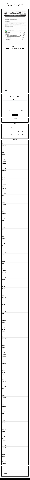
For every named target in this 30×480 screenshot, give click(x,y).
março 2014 (3, 331)
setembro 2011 (4, 384)
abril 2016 (3, 286)
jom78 (3, 90)
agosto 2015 (4, 300)
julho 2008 (3, 452)
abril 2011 (3, 393)
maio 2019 (3, 220)
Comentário (15, 99)
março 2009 (3, 438)
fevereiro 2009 (4, 440)
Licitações (4, 471)
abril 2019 (3, 222)
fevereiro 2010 (4, 418)
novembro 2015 (4, 295)
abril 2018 (3, 243)
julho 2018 (3, 238)
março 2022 (3, 159)
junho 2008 (3, 454)
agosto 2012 (4, 365)
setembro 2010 (4, 406)
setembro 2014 (4, 320)
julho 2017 (3, 259)
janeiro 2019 (4, 227)
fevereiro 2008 (4, 461)
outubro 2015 (4, 297)
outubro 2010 (4, 404)
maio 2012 (3, 370)
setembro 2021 (4, 170)
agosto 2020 (4, 193)
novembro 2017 (4, 252)
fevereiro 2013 (4, 354)
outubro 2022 (4, 147)
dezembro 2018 (4, 229)
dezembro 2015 (4, 293)
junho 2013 (3, 347)
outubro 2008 (4, 447)
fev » (4, 137)
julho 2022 (3, 152)
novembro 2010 (4, 402)
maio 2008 (3, 456)
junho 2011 (3, 390)
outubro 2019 (4, 211)
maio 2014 (3, 327)
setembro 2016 (4, 277)
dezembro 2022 (4, 143)
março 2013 (3, 352)
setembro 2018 (4, 234)
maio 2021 (3, 177)
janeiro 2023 (4, 141)
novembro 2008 (4, 445)
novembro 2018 (4, 231)
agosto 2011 (4, 386)
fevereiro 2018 (4, 247)
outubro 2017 (4, 254)
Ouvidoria (4, 475)
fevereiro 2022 (4, 161)
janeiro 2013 (4, 356)
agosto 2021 (4, 172)
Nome (9, 110)
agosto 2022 (4, 150)
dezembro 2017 (4, 250)
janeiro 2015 (4, 313)
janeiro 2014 (4, 334)
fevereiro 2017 (4, 268)
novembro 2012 (4, 359)
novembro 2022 (4, 145)
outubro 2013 (4, 340)
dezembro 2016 (4, 272)
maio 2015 (3, 306)
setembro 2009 (4, 427)
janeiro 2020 (4, 206)
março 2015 (3, 309)
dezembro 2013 (4, 336)
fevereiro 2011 (4, 397)
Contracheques (5, 473)
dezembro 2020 (4, 186)
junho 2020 (3, 197)
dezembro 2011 (4, 379)
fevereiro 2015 (4, 311)
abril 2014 (3, 329)
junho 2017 (3, 261)
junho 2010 (3, 411)
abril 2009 (3, 436)
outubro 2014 (4, 318)
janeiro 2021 (4, 184)
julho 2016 (3, 281)
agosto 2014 (4, 322)
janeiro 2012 (4, 377)
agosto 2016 (4, 279)
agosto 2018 (4, 236)
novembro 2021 (4, 166)
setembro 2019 (4, 213)
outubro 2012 (4, 361)
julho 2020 (3, 195)
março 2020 (3, 202)
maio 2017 (3, 263)
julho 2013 (3, 345)
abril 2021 (3, 179)
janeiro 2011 (4, 399)
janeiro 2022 (4, 163)
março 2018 (3, 245)
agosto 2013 (4, 343)
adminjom (20, 48)
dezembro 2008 (4, 443)
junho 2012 (3, 368)
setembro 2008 (4, 449)
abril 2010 (3, 415)
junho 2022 (3, 154)
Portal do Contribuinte (6, 469)
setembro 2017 (4, 256)
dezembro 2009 (4, 422)
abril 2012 (3, 372)
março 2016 (3, 288)
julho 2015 (3, 302)
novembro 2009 (4, 424)
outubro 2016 (4, 275)
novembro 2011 (4, 381)
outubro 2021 (4, 168)
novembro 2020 (4, 188)
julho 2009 (3, 431)
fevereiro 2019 (4, 225)
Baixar (6, 90)
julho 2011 (3, 388)
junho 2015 (3, 304)
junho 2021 (3, 175)
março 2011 (3, 395)
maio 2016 (3, 284)
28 (18, 134)
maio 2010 (3, 413)
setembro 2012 (4, 363)
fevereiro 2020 (4, 204)
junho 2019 (3, 218)
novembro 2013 (4, 338)
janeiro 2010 (4, 420)
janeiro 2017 (4, 270)
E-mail (21, 110)
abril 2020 (3, 200)
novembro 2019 (4, 209)
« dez (3, 137)
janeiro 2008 (4, 463)
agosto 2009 (4, 429)
